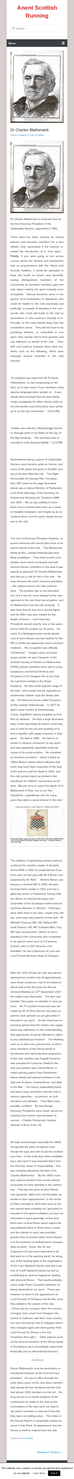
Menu (12, 43)
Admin (41, 135)
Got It (54, 1473)
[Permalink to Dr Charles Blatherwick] (37, 87)
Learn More (39, 1473)
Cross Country (26, 1438)
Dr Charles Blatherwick (29, 130)
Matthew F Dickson (50, 1452)
